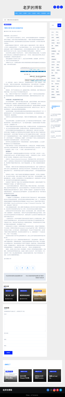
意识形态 (58, 70)
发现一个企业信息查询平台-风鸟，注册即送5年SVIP (56, 120)
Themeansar (35, 395)
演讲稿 (59, 78)
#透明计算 (19, 31)
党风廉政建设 (53, 51)
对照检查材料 (53, 59)
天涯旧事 (43, 13)
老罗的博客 (32, 7)
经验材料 (53, 86)
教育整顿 (53, 75)
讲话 (57, 89)
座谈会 (58, 64)
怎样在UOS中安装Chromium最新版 (40, 378)
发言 (59, 51)
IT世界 (24, 13)
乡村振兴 (53, 40)
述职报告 (58, 94)
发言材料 (53, 53)
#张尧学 (15, 31)
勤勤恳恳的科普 (8, 24)
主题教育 (57, 37)
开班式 (52, 67)
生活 (20, 13)
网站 (5, 345)
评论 (5, 314)
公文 (29, 13)
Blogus (28, 395)
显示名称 (6, 333)
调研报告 (53, 94)
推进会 (56, 72)
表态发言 (53, 89)
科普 (38, 13)
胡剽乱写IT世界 (9, 371)
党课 (52, 45)
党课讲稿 (53, 48)
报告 (52, 72)
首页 (16, 13)
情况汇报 (53, 70)
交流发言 (53, 42)
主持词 (52, 37)
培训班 (58, 53)
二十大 (58, 40)
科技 (52, 83)
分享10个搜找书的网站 (56, 131)
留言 (48, 13)
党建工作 (58, 42)
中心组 (57, 34)
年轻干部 (53, 64)
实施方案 (53, 56)
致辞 (57, 86)
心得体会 (57, 67)
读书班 (52, 91)
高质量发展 (53, 97)
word (52, 34)
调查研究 (57, 91)
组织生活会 (57, 83)
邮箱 (5, 339)
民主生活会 (53, 78)
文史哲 (34, 13)
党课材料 (56, 45)
